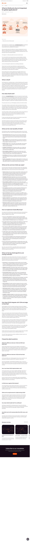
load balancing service (19, 44)
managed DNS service (9, 96)
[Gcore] (4, 3)
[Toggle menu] (27, 3)
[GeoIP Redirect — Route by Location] (21, 432)
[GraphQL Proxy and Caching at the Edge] (8, 433)
